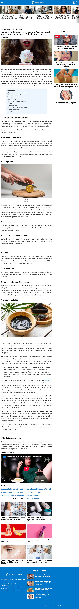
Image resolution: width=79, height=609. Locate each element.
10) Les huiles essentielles (14, 112)
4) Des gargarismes (12, 99)
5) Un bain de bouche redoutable (16, 101)
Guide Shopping (32, 499)
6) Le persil (10, 103)
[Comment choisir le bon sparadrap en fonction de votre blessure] (39, 509)
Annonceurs (53, 605)
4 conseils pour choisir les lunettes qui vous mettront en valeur (39, 561)
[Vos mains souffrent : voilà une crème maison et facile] (66, 40)
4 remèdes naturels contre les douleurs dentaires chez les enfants (66, 64)
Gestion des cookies (45, 607)
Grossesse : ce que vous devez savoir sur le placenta (42, 596)
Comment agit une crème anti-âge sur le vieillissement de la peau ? (12, 562)
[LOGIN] (74, 2)
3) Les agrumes (11, 97)
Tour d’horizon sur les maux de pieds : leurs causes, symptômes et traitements (66, 86)
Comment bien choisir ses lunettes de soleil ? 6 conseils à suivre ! (13, 518)
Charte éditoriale (45, 605)
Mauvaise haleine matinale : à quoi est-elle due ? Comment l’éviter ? (26, 489)
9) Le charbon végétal (13, 109)
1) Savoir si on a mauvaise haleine (16, 93)
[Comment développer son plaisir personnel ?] (13, 531)
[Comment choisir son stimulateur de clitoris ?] (39, 531)
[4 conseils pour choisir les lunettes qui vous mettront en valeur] (39, 552)
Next (78, 14)
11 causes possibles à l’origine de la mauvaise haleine (20, 495)
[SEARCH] (77, 2)
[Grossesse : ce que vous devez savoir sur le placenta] (66, 95)
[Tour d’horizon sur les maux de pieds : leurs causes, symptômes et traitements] (66, 76)
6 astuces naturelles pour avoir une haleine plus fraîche (21, 492)
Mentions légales (56, 607)
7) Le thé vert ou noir (13, 105)
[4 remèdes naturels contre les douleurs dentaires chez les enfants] (66, 56)
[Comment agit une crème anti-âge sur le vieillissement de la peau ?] (13, 552)
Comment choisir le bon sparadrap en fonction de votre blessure (39, 519)
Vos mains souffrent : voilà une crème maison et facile (43, 575)
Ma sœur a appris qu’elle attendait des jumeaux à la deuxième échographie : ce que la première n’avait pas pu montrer (44, 18)
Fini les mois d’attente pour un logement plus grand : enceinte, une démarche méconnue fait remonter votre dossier (9, 18)
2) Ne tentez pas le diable (14, 95)
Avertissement (61, 605)
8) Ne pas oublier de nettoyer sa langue (18, 107)
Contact (68, 605)
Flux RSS (64, 607)
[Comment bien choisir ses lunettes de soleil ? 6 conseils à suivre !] (13, 509)
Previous (1, 14)
